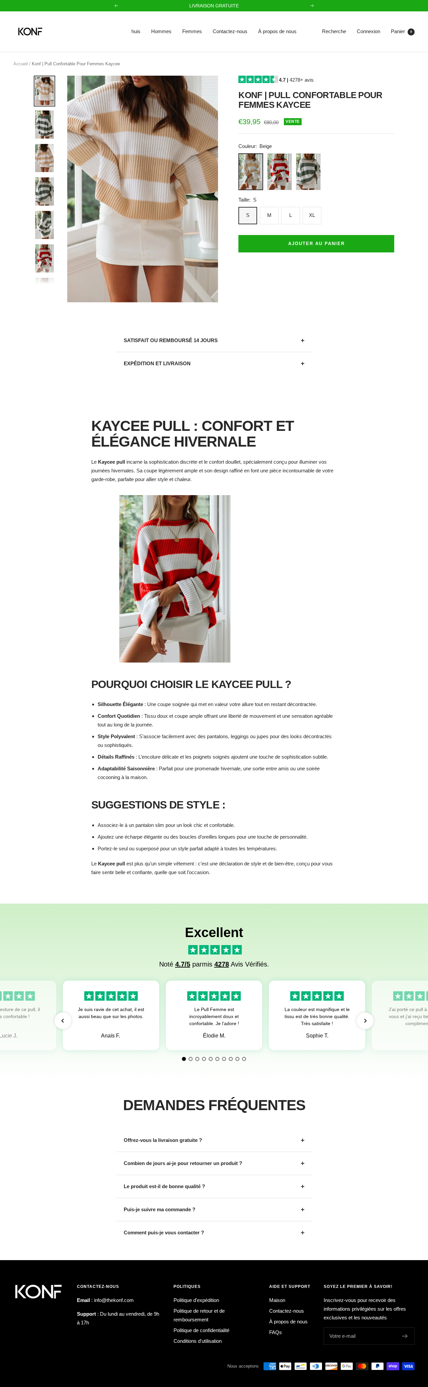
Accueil (20, 63)
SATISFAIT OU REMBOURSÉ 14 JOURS (171, 340)
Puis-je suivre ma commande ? (159, 1209)
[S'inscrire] (405, 1336)
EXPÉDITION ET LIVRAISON (157, 363)
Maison (277, 1300)
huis (135, 31)
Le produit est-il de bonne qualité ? (164, 1186)
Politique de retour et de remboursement (199, 1315)
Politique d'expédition (196, 1300)
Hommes (161, 31)
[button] (63, 1020)
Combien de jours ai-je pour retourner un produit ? (183, 1163)
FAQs (275, 1332)
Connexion (368, 31)
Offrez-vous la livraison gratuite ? (163, 1140)
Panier (401, 31)
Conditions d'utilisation (198, 1341)
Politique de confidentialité (201, 1330)
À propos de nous (277, 31)
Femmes (192, 31)
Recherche (334, 31)
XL (312, 215)
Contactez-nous (230, 31)
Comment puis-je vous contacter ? (164, 1232)
